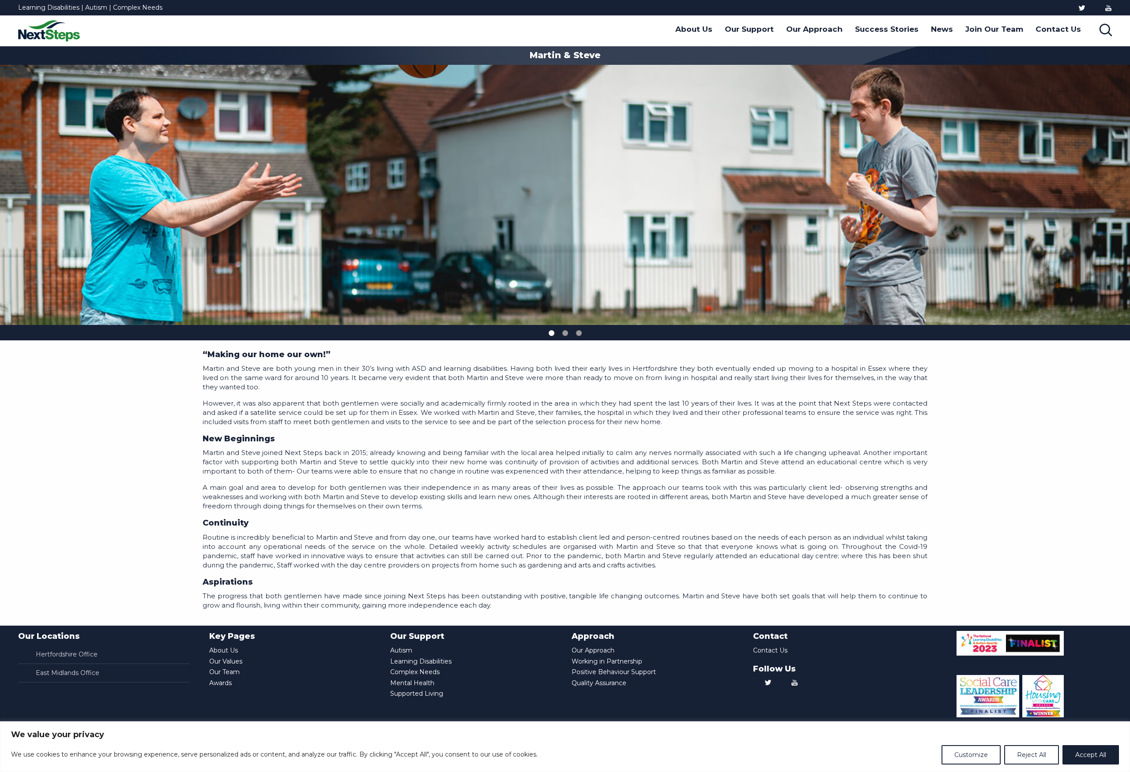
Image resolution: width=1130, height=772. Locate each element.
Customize (971, 755)
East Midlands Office (67, 673)
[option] (427, 9)
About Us (223, 650)
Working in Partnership (607, 661)
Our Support (749, 29)
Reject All (1031, 755)
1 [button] (551, 333)
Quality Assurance (599, 683)
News (942, 29)
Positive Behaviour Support (614, 672)
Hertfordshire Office (67, 654)
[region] (565, 746)
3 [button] (579, 333)
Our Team (224, 672)
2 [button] (565, 333)
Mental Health (412, 683)
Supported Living (416, 693)
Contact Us (1058, 29)
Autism (401, 650)
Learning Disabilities (421, 661)
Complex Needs (415, 672)
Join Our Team (994, 29)
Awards (220, 683)
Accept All (1090, 755)
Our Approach (814, 29)
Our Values (225, 661)
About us (693, 29)
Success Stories (887, 29)
